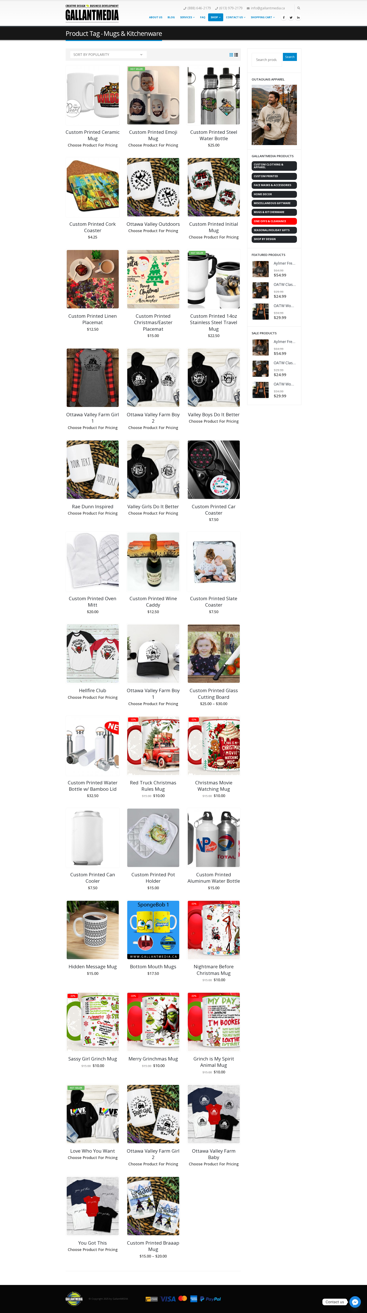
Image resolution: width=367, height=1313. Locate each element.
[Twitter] (291, 17)
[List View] (236, 55)
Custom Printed (266, 176)
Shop (214, 17)
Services (186, 17)
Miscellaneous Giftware (272, 203)
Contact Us (234, 17)
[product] (93, 95)
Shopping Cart (261, 17)
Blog (171, 17)
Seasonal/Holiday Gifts (271, 230)
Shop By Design (265, 239)
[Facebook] (284, 17)
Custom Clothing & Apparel (268, 166)
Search (290, 57)
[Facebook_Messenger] (355, 1302)
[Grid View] (231, 55)
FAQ (202, 17)
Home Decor (263, 194)
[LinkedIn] (298, 17)
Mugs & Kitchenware (269, 212)
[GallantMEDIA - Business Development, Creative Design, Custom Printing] (92, 13)
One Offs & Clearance (270, 221)
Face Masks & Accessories (272, 185)
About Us (155, 17)
